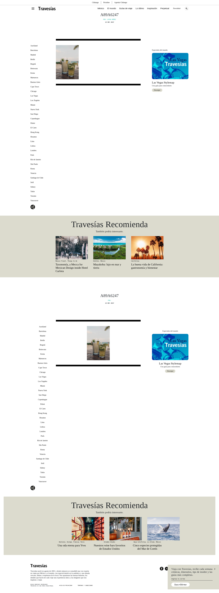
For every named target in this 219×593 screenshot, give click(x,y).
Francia (76, 542)
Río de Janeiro (35, 160)
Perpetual (164, 8)
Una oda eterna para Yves (72, 545)
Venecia (33, 173)
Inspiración (152, 8)
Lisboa (32, 146)
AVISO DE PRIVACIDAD (65, 585)
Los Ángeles (35, 100)
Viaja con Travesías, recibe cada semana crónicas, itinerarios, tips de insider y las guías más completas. (191, 571)
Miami (32, 105)
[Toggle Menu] (32, 8)
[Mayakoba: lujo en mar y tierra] (109, 247)
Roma (32, 169)
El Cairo (33, 128)
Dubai (32, 123)
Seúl (32, 182)
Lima (32, 141)
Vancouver (34, 200)
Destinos (62, 542)
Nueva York (34, 109)
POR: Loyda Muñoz (109, 19)
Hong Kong (34, 132)
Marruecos (34, 78)
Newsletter (177, 8)
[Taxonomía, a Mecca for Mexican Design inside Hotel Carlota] (72, 247)
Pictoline (106, 2)
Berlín (32, 59)
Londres (33, 150)
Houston (33, 137)
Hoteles (96, 261)
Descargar (157, 90)
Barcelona (34, 50)
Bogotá (33, 64)
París (32, 155)
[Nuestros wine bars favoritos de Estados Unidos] (109, 528)
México (101, 8)
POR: (109, 300)
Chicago (33, 91)
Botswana (34, 68)
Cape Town (34, 87)
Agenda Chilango (120, 2)
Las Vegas (34, 96)
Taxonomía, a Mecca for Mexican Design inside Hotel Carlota (72, 268)
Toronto (33, 196)
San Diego (34, 114)
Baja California (140, 542)
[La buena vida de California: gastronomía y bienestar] (147, 247)
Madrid (33, 55)
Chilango (95, 2)
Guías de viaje (125, 8)
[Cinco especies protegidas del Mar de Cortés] (147, 528)
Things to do (72, 261)
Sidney (32, 187)
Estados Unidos (109, 542)
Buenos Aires (35, 82)
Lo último (140, 8)
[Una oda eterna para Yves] (72, 528)
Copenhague (35, 119)
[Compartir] (32, 207)
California (135, 261)
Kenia (32, 73)
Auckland (34, 46)
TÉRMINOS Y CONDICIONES (85, 585)
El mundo (111, 8)
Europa (69, 542)
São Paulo (34, 164)
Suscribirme (180, 584)
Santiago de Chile (36, 178)
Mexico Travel (61, 261)
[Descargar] (170, 66)
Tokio (32, 191)
